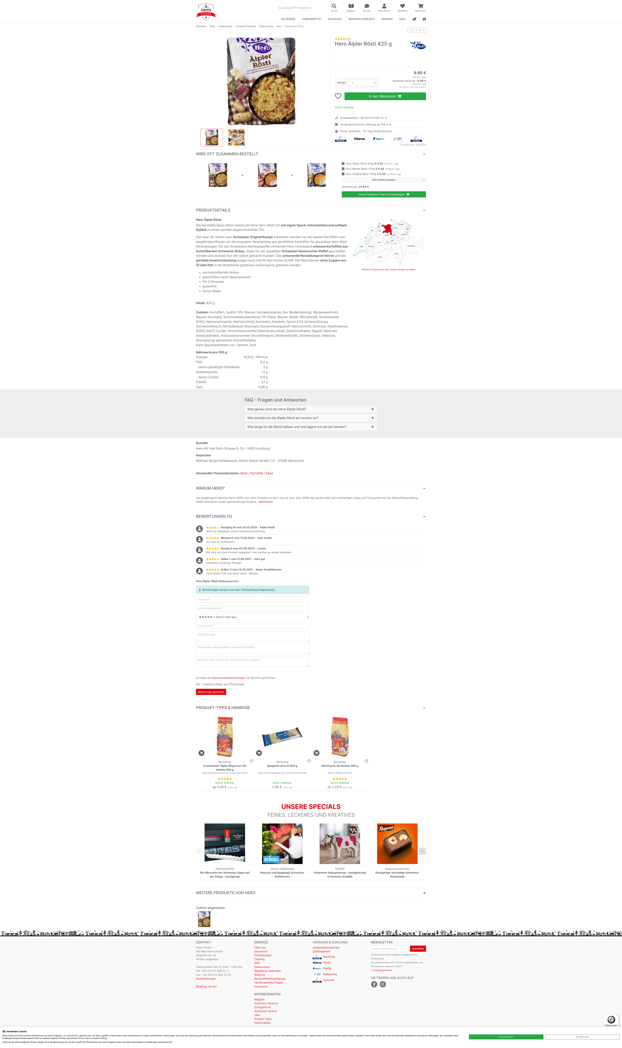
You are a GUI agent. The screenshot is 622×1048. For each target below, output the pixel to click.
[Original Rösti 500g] (317, 174)
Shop (212, 26)
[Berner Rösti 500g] (267, 174)
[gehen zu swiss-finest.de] (206, 11)
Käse (269, 473)
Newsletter (382, 942)
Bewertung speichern (211, 691)
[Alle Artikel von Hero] (418, 45)
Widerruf (259, 974)
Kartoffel (256, 473)
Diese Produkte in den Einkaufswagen (382, 194)
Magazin (259, 999)
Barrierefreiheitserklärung (269, 978)
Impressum (261, 986)
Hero (279, 26)
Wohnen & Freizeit (362, 19)
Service (261, 942)
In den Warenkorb (383, 96)
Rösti (244, 473)
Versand (422, 87)
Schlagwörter (262, 1007)
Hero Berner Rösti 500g (373, 168)
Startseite (201, 26)
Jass (257, 1015)
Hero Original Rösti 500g (373, 174)
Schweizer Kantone (266, 1003)
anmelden (418, 948)
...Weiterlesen (265, 501)
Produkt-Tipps (263, 1018)
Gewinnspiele (262, 1022)
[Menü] (617, 1016)
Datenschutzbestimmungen (228, 677)
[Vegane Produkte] (414, 19)
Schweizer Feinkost (246, 26)
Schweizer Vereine (265, 1011)
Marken (386, 19)
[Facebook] (374, 984)
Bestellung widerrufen (267, 970)
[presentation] (199, 851)
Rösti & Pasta (266, 26)
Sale (402, 19)
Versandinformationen (326, 947)
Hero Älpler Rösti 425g (372, 163)
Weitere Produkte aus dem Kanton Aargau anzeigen (389, 269)
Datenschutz (262, 967)
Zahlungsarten (321, 951)
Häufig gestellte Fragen (268, 982)
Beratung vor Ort (206, 986)
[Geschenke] (424, 19)
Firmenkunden (262, 955)
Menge (341, 82)
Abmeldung (376, 966)
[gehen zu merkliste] (338, 96)
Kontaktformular (206, 978)
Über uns (259, 947)
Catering (259, 959)
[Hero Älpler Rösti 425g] (204, 919)
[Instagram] (383, 984)
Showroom (261, 951)
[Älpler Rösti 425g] (218, 174)
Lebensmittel (225, 26)
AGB (256, 963)
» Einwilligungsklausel (381, 970)
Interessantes (267, 994)
